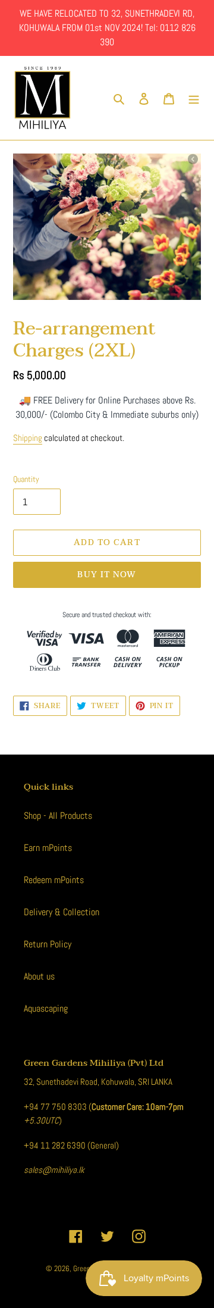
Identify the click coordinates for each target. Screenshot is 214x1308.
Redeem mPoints (54, 880)
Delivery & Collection (61, 912)
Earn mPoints (48, 847)
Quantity (26, 479)
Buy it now (106, 574)
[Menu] (193, 98)
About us (39, 976)
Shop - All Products (58, 815)
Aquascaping (46, 1008)
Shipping (27, 437)
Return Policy (47, 944)
